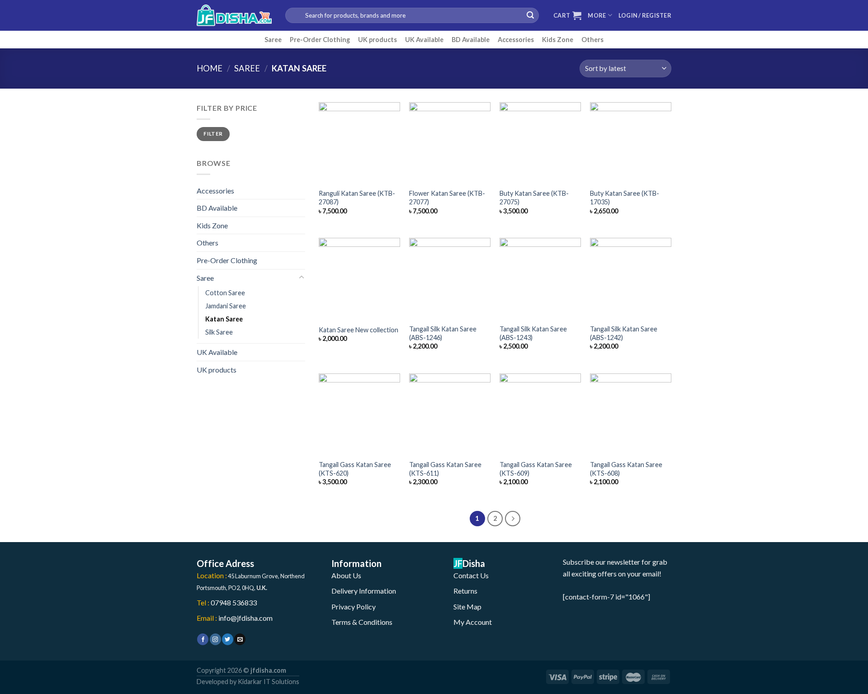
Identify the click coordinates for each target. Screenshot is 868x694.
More (597, 15)
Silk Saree (219, 332)
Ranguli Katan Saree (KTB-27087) (357, 197)
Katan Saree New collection (358, 330)
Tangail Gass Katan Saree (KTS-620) (355, 469)
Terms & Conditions (361, 622)
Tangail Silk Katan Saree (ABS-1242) (623, 333)
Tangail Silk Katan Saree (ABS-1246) (442, 333)
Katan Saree (224, 319)
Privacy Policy (353, 606)
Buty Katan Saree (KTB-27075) (534, 197)
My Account (472, 622)
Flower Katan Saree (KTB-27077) (447, 197)
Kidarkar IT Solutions (268, 681)
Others (592, 39)
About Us (346, 575)
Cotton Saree (225, 293)
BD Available (471, 39)
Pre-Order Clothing (320, 39)
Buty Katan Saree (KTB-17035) (624, 197)
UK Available (424, 39)
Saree (273, 39)
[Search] (530, 15)
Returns (465, 590)
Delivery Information (363, 590)
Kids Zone (557, 39)
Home (209, 68)
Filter (212, 133)
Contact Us (471, 575)
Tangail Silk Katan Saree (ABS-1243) (533, 333)
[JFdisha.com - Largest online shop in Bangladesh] (234, 15)
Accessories (516, 39)
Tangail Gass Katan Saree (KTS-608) (626, 469)
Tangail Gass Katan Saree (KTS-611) (445, 469)
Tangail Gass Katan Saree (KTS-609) (536, 469)
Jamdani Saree (225, 306)
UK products (377, 39)
